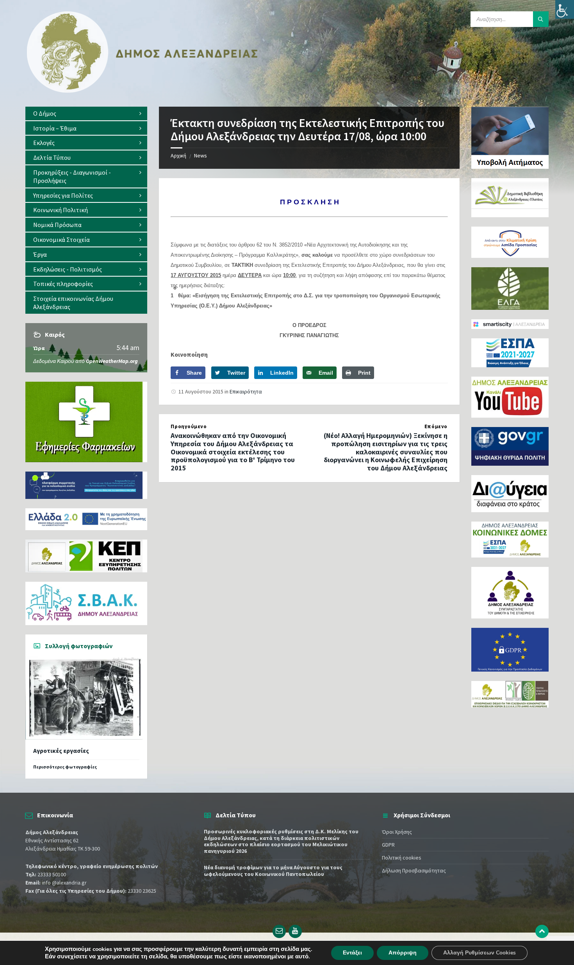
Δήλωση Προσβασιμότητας (414, 870)
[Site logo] (142, 91)
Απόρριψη (403, 952)
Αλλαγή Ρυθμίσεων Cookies (479, 952)
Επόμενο (435, 426)
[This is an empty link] (542, 931)
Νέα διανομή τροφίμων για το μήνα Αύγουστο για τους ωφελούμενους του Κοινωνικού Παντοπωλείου (273, 870)
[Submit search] (541, 19)
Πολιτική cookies (401, 857)
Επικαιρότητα (246, 391)
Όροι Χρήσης (397, 831)
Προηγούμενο (189, 426)
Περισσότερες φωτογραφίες (65, 767)
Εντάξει (352, 952)
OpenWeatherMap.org (112, 361)
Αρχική (178, 155)
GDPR (388, 844)
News (200, 155)
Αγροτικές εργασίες (61, 750)
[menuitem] (86, 113)
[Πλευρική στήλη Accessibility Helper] (564, 9)
